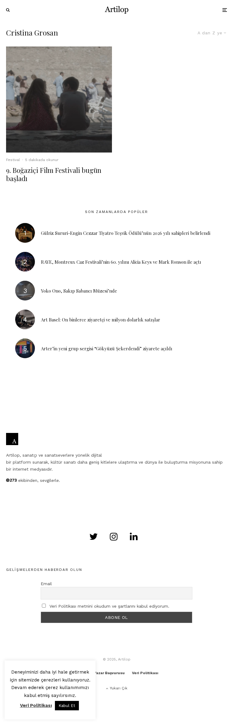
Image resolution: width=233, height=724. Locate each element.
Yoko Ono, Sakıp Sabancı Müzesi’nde (79, 290)
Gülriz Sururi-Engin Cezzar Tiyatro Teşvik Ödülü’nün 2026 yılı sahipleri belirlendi (125, 233)
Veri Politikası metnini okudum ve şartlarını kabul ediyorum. (109, 606)
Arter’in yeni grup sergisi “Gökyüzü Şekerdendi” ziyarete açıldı (106, 348)
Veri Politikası (145, 673)
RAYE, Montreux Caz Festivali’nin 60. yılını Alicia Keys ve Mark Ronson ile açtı (121, 262)
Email (46, 583)
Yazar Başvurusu (109, 673)
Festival (13, 160)
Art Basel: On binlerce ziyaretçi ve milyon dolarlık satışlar (100, 319)
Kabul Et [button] (67, 705)
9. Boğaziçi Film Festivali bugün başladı (53, 174)
